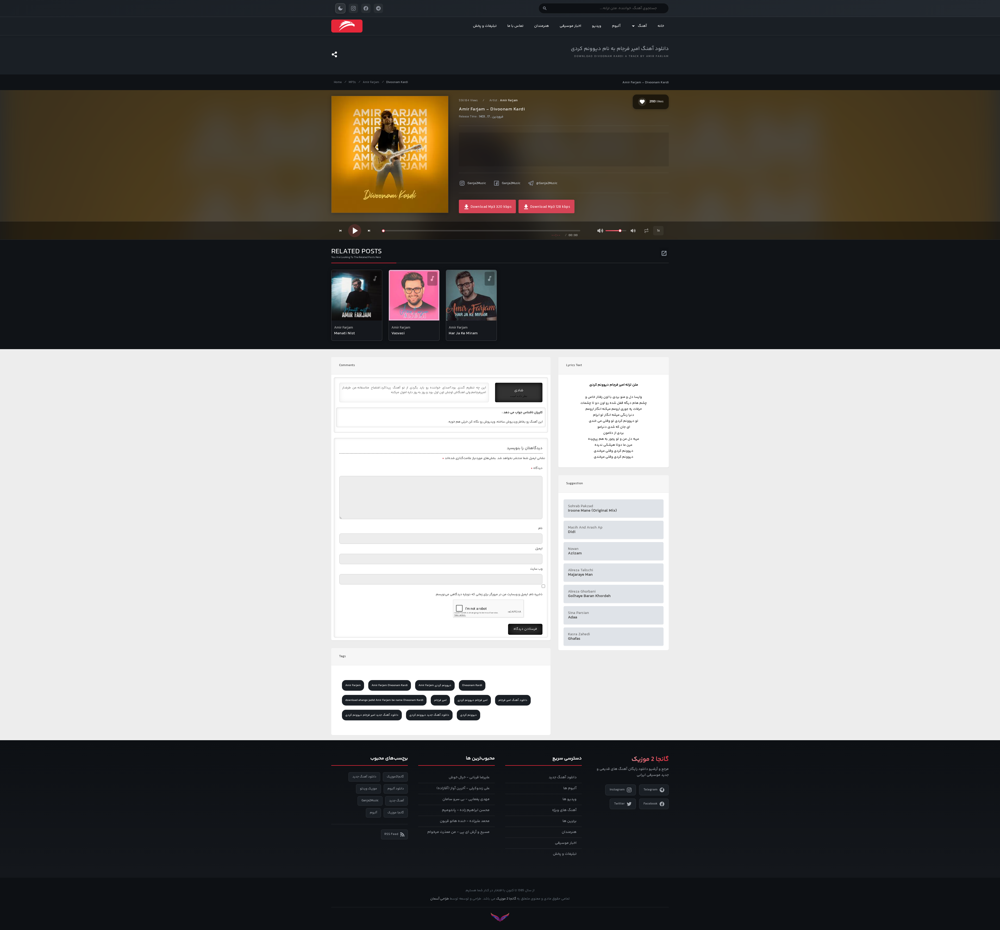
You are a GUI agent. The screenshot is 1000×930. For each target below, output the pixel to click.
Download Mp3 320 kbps (490, 207)
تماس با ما (515, 26)
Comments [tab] (347, 365)
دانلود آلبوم (396, 788)
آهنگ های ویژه (564, 810)
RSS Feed (391, 834)
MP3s (352, 82)
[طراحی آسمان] (500, 917)
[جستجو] (545, 8)
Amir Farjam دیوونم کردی (434, 685)
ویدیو (596, 26)
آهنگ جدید (396, 800)
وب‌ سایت (536, 569)
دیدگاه (536, 468)
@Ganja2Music (546, 183)
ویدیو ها (569, 799)
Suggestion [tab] (574, 483)
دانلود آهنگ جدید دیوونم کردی (429, 715)
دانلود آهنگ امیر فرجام (512, 700)
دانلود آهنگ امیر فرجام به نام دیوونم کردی (620, 49)
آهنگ (642, 26)
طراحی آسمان (439, 898)
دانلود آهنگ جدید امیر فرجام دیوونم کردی (371, 715)
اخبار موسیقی (570, 26)
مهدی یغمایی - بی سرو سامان (466, 799)
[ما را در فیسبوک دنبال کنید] (366, 8)
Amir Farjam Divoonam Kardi (390, 685)
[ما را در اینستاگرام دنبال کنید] (353, 8)
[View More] (664, 252)
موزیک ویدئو (368, 788)
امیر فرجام (440, 700)
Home (338, 82)
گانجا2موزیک (395, 776)
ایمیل (538, 548)
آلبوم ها (570, 788)
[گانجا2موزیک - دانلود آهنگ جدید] (346, 26)
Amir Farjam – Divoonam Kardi (645, 82)
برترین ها (569, 821)
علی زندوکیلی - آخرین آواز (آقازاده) (463, 788)
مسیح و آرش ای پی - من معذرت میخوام (458, 832)
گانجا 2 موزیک (506, 898)
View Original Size (393, 201)
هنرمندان (541, 26)
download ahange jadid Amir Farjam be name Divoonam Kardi (384, 700)
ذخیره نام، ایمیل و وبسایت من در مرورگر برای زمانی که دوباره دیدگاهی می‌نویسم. (488, 594)
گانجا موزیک (396, 812)
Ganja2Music (476, 183)
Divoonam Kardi (397, 82)
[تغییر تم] (340, 8)
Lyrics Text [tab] (574, 365)
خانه (661, 26)
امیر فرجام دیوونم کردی (473, 700)
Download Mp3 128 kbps (549, 207)
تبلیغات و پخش (485, 26)
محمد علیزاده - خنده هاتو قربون (465, 821)
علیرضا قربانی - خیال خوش (469, 777)
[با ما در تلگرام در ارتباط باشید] (378, 8)
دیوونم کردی (468, 715)
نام (540, 528)
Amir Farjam (371, 82)
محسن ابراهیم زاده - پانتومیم (466, 810)
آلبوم (616, 26)
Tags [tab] (342, 656)
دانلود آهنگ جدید (563, 777)
